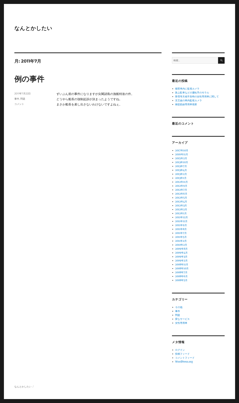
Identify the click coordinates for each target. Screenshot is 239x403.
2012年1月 (181, 213)
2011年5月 (181, 237)
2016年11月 (181, 154)
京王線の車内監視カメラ (188, 100)
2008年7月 (181, 272)
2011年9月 (181, 225)
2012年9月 (181, 185)
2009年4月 (181, 252)
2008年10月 (182, 268)
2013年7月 (181, 166)
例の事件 (29, 78)
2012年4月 (181, 201)
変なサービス (182, 319)
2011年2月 (181, 241)
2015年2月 (181, 158)
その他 (178, 307)
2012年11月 (181, 182)
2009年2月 (181, 260)
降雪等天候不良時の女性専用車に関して (197, 96)
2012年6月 (181, 193)
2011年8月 (181, 229)
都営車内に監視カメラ (187, 88)
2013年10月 (181, 162)
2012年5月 (181, 197)
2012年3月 (181, 205)
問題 (22, 98)
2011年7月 (181, 233)
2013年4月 (181, 170)
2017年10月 (181, 150)
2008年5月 (181, 280)
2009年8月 (181, 248)
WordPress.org (184, 361)
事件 (16, 98)
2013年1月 (181, 178)
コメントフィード (185, 357)
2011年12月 (181, 217)
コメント (19, 103)
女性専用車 (181, 323)
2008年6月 (181, 276)
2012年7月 (181, 189)
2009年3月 (181, 256)
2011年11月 (181, 221)
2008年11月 (181, 264)
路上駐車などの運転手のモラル (192, 92)
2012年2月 (181, 209)
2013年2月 (181, 174)
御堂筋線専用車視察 (186, 104)
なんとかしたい (33, 28)
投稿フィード (182, 353)
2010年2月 (181, 244)
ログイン (180, 350)
